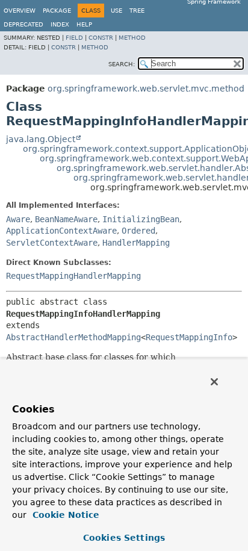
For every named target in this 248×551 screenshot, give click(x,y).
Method (132, 37)
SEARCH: (121, 64)
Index (60, 24)
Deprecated (23, 24)
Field (74, 37)
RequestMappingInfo (189, 337)
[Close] (214, 382)
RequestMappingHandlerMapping (73, 276)
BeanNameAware (66, 219)
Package (57, 10)
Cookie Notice (64, 515)
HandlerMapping (136, 242)
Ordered (138, 230)
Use (116, 10)
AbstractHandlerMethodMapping (73, 337)
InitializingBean (140, 219)
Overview (20, 10)
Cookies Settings (124, 538)
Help (84, 24)
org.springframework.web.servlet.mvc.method (146, 88)
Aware (18, 219)
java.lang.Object (40, 139)
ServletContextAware (52, 242)
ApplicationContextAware (61, 230)
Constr (100, 37)
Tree (136, 10)
